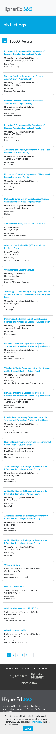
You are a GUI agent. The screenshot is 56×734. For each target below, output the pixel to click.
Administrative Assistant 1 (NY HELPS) (21, 608)
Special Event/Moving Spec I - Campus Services (25, 223)
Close (28, 728)
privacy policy (36, 722)
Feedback (35, 706)
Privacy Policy (8, 709)
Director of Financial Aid (14, 586)
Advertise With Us (10, 706)
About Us (25, 706)
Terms (19, 709)
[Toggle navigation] (50, 9)
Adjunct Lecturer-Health (15, 630)
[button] (4, 40)
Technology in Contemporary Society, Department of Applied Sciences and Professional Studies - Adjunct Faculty (27, 294)
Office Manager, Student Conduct (19, 270)
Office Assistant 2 (12, 565)
